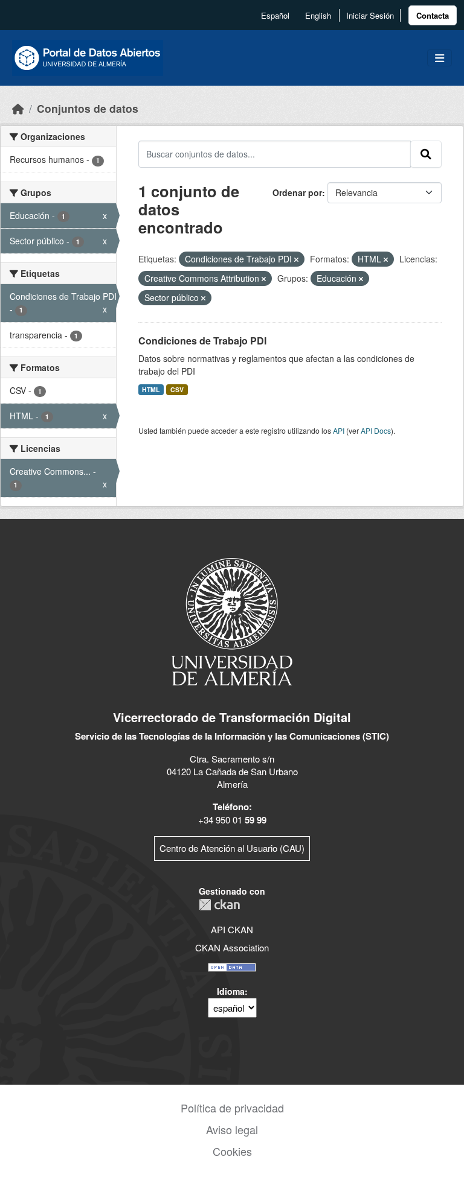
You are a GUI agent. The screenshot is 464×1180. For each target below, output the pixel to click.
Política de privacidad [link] (232, 1107)
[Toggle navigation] (439, 58)
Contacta (432, 15)
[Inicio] (18, 108)
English (318, 15)
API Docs (376, 430)
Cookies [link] (232, 1151)
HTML (151, 389)
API (338, 430)
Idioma (231, 991)
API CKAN (232, 929)
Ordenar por (297, 192)
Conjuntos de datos (87, 108)
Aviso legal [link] (232, 1129)
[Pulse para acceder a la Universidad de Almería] (232, 620)
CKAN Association (232, 947)
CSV (177, 389)
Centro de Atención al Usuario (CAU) (232, 848)
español (275, 15)
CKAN (219, 904)
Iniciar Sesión (370, 15)
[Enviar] (426, 154)
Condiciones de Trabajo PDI (202, 340)
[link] (432, 15)
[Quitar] (296, 259)
